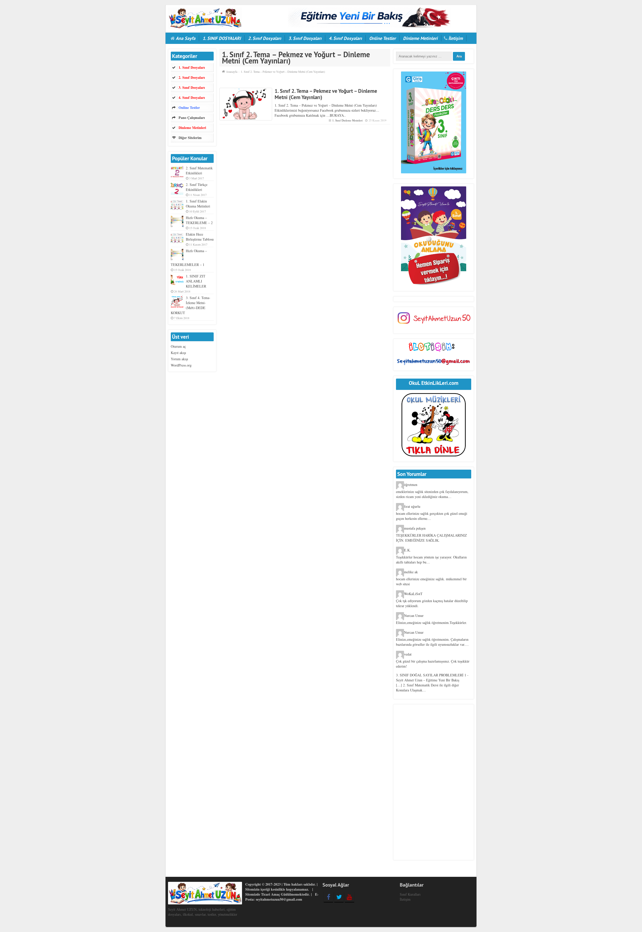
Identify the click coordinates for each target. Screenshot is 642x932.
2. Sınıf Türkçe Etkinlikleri (196, 187)
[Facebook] (328, 897)
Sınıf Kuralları (410, 894)
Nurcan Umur (414, 615)
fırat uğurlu (412, 506)
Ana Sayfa (185, 38)
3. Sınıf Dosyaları (305, 38)
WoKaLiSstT (413, 593)
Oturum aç (178, 346)
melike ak (411, 571)
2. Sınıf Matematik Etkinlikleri (199, 170)
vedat (408, 654)
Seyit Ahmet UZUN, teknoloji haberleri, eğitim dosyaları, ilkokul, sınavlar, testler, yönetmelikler (202, 912)
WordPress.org (181, 365)
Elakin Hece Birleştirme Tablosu (200, 237)
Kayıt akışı (178, 352)
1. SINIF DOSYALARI (222, 38)
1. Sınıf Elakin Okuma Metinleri (198, 203)
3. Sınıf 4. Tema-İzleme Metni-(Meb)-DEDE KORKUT (190, 305)
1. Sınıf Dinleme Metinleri (347, 120)
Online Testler (382, 38)
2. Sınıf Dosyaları (264, 38)
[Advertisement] (433, 782)
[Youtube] (349, 897)
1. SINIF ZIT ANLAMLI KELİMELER (196, 281)
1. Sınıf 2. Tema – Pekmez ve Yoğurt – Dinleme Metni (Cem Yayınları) (326, 94)
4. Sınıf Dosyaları (345, 38)
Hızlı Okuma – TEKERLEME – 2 (199, 220)
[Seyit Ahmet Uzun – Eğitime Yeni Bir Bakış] (205, 17)
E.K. (407, 550)
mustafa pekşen (415, 528)
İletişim (455, 38)
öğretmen (410, 484)
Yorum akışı (179, 358)
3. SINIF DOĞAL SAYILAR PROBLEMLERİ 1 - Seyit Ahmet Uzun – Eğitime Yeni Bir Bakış (432, 677)
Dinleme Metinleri (420, 38)
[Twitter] (339, 897)
